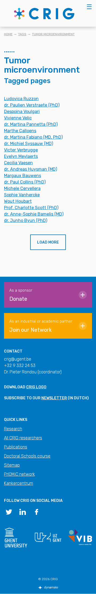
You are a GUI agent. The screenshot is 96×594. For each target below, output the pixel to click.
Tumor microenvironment (53, 34)
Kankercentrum (18, 483)
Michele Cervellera (22, 188)
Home (8, 34)
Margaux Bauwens (22, 175)
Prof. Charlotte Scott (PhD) (31, 207)
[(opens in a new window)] (9, 511)
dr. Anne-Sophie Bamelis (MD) (33, 214)
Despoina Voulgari (22, 111)
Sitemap (12, 465)
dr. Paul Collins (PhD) (25, 182)
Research (13, 428)
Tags (22, 34)
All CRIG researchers (23, 437)
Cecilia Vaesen (18, 162)
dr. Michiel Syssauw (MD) (28, 143)
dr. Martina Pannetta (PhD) (31, 124)
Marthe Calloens (20, 130)
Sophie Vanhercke (22, 194)
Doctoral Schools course (27, 456)
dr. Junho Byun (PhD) (25, 220)
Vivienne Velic (18, 117)
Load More (48, 242)
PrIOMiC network (19, 474)
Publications (15, 447)
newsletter (54, 398)
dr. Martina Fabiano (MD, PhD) (33, 137)
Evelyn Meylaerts (21, 156)
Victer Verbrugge (21, 150)
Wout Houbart (18, 201)
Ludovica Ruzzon (21, 98)
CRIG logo (36, 387)
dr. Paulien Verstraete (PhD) (31, 105)
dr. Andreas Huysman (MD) (30, 169)
